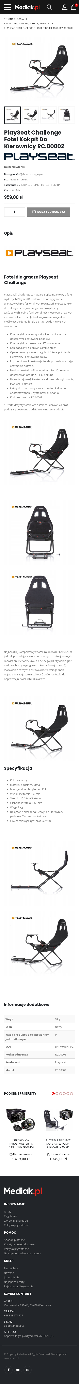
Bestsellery (11, 1268)
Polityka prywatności (16, 1225)
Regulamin (10, 1216)
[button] (7, 7)
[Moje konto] (64, 7)
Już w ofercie (11, 1277)
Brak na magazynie (33, 174)
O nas (7, 1211)
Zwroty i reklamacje (16, 1220)
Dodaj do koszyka (51, 212)
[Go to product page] (20, 1120)
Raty (17, 189)
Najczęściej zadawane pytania (22, 1253)
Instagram (27, 1370)
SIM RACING (22, 184)
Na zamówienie (22, 1154)
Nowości (9, 1273)
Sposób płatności (14, 1240)
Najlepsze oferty (14, 1282)
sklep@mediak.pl (14, 1325)
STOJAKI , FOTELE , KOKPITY (46, 184)
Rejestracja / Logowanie (18, 1286)
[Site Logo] (27, 7)
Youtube (18, 1370)
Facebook (8, 1370)
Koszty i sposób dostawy (19, 1244)
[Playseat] (39, 156)
